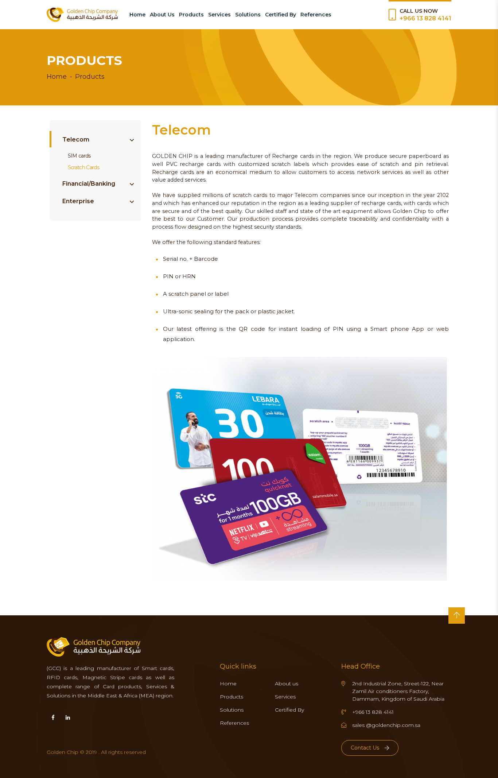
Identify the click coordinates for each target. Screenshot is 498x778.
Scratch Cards (83, 167)
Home (137, 14)
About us (286, 683)
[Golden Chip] (82, 14)
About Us (162, 14)
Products (191, 14)
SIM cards (79, 155)
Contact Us (365, 747)
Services (219, 14)
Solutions (248, 14)
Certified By (280, 14)
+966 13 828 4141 (425, 18)
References (315, 14)
